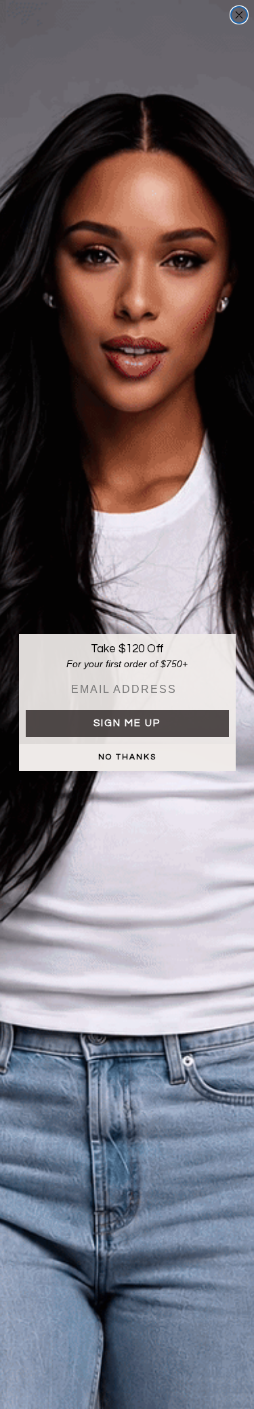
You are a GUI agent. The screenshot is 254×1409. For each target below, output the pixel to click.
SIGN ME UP (127, 723)
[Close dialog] (239, 15)
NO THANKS (127, 757)
